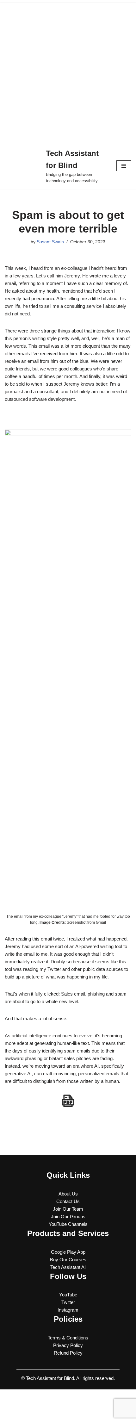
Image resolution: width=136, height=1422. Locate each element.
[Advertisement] (68, 71)
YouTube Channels (68, 1224)
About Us (68, 1193)
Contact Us (68, 1201)
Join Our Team (68, 1209)
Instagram (68, 1310)
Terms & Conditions (68, 1337)
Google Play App (68, 1252)
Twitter (68, 1302)
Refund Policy (68, 1353)
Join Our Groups (68, 1216)
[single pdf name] (68, 1101)
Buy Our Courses (68, 1259)
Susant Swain (50, 241)
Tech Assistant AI (68, 1267)
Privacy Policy (68, 1345)
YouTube (68, 1294)
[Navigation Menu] (123, 165)
